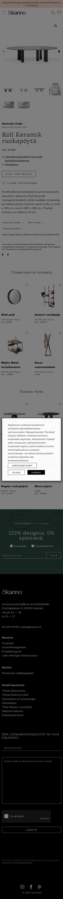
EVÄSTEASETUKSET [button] (22, 465)
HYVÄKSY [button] (36, 472)
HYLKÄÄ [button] (16, 472)
